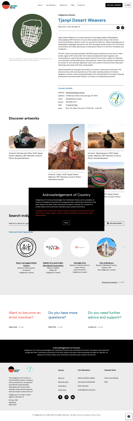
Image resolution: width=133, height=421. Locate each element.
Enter (66, 223)
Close (102, 190)
